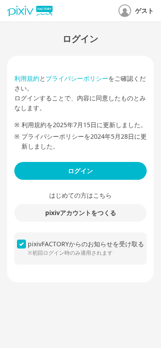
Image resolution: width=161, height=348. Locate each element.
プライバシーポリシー (77, 78)
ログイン (80, 170)
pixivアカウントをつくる (80, 212)
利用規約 (26, 78)
